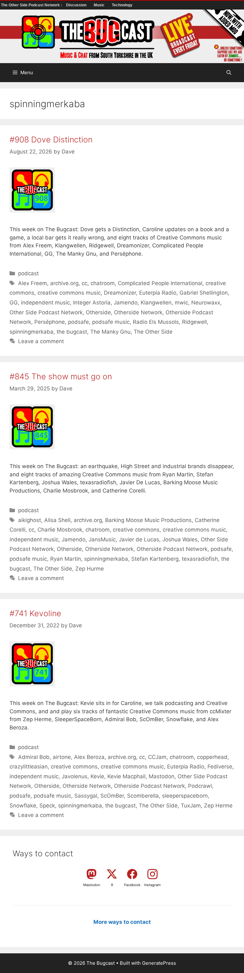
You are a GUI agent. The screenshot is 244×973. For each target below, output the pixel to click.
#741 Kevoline (35, 613)
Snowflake (23, 805)
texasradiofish (200, 559)
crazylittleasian (29, 766)
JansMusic (102, 539)
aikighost (29, 520)
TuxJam (191, 805)
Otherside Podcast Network (172, 549)
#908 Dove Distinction (51, 139)
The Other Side (153, 332)
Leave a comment (41, 341)
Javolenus (74, 776)
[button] (229, 72)
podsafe (78, 322)
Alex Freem (32, 283)
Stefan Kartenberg (155, 559)
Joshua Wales (180, 539)
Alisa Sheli (57, 520)
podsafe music (111, 322)
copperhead (212, 757)
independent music (45, 302)
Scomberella (143, 796)
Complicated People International (160, 283)
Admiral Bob (34, 757)
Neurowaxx (205, 302)
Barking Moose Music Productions (148, 520)
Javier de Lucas (139, 539)
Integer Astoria (92, 302)
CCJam (157, 757)
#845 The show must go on (61, 376)
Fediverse (219, 766)
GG (14, 302)
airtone (62, 757)
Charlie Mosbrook (59, 529)
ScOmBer (112, 796)
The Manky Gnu (110, 332)
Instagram (152, 885)
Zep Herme (218, 805)
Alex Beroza (89, 757)
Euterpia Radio (157, 293)
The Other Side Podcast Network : (32, 5)
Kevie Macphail (126, 776)
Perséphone (49, 322)
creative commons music (69, 293)
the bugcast (72, 332)
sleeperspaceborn (185, 796)
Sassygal (85, 796)
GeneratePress (159, 963)
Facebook (132, 885)
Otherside (98, 312)
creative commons (136, 529)
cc (84, 283)
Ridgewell (194, 322)
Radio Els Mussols (156, 322)
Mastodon (161, 776)
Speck (47, 805)
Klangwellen (156, 302)
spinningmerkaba (31, 332)
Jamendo (126, 302)
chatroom (103, 283)
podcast (28, 273)
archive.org (64, 283)
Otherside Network (138, 312)
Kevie (97, 776)
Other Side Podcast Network (46, 312)
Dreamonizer (120, 293)
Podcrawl (200, 786)
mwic (181, 302)
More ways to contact (122, 922)
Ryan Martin (65, 559)
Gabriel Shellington (204, 293)
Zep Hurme (89, 568)
